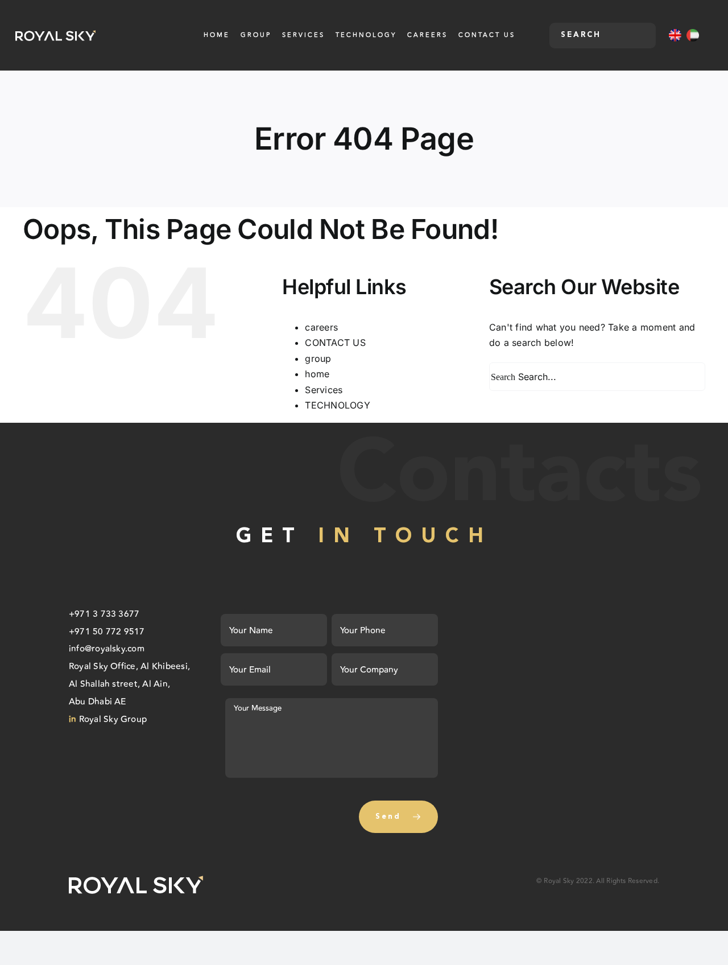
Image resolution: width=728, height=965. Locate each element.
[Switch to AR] (692, 35)
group (318, 358)
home (317, 374)
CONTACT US (335, 342)
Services (323, 389)
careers (321, 327)
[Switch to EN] (675, 35)
